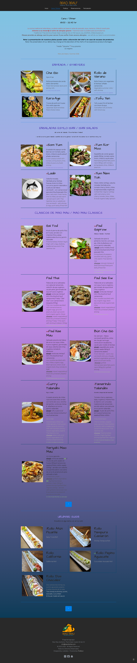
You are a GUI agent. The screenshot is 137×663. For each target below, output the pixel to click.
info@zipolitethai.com (68, 644)
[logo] (68, 3)
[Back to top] (134, 660)
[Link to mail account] (72, 656)
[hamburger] (12, 2)
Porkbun (81, 651)
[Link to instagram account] (65, 656)
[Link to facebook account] (68, 656)
